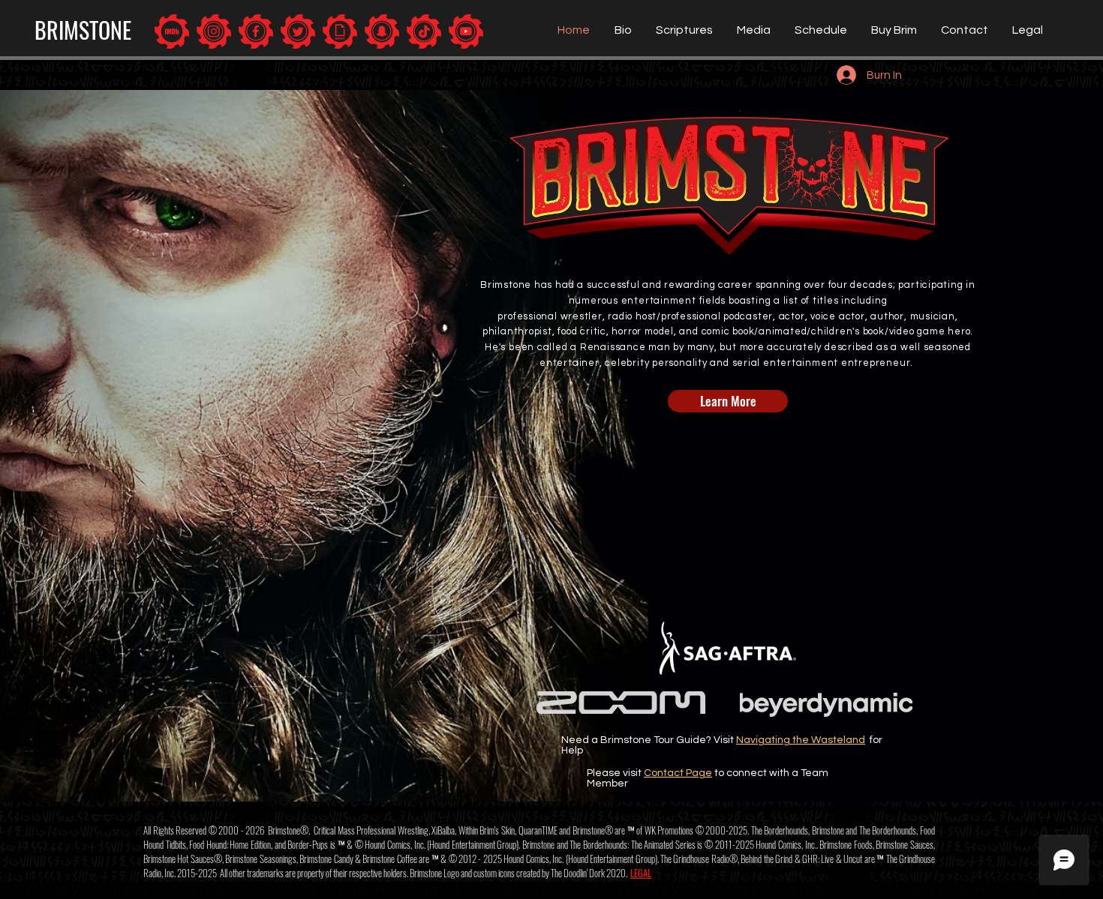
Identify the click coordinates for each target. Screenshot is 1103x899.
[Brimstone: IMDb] (172, 31)
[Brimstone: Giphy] (340, 31)
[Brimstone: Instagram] (214, 31)
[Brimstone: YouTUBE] (466, 31)
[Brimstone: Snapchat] (382, 31)
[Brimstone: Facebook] (256, 31)
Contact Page (678, 773)
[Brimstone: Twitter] (298, 31)
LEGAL (640, 872)
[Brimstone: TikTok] (424, 31)
